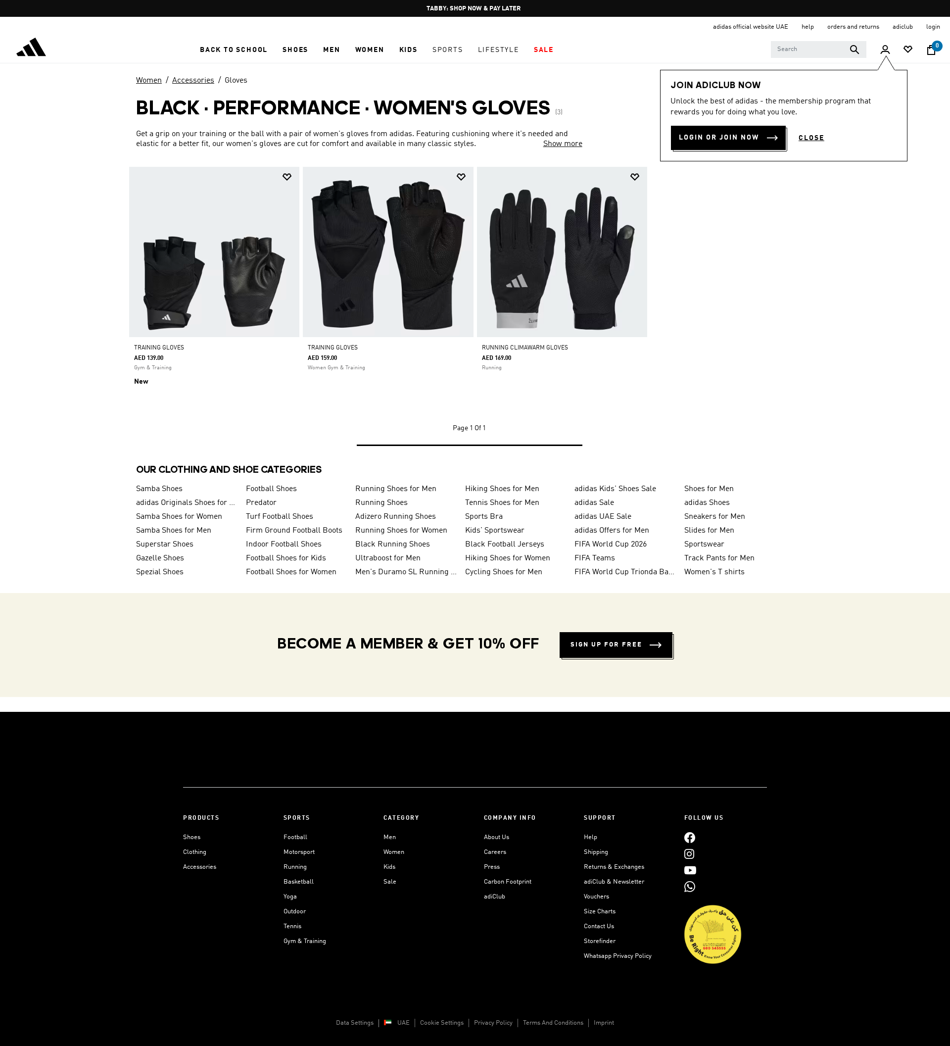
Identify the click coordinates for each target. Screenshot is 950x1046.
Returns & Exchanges (614, 867)
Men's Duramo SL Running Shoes (406, 572)
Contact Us (599, 926)
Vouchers (596, 897)
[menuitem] (233, 50)
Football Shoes (271, 489)
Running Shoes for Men (395, 489)
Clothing (194, 852)
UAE (403, 1023)
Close (811, 138)
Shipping (596, 852)
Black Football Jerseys (504, 544)
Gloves (236, 81)
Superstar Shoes (164, 544)
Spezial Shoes (160, 572)
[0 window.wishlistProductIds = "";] (908, 50)
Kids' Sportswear (494, 531)
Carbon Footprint (507, 882)
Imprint (604, 1023)
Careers (495, 852)
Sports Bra (484, 517)
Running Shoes (381, 503)
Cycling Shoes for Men (503, 572)
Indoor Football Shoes (284, 544)
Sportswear (704, 544)
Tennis (292, 926)
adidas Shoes (707, 503)
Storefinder (600, 941)
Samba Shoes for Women (179, 517)
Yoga (290, 897)
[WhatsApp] (689, 886)
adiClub (494, 897)
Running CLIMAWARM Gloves (525, 348)
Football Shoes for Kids (286, 558)
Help (590, 837)
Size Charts (600, 911)
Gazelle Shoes (160, 558)
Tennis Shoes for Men (502, 503)
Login (933, 27)
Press (492, 867)
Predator (261, 503)
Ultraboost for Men (388, 558)
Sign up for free (606, 645)
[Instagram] (689, 853)
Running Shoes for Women (401, 531)
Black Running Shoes (392, 544)
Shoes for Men (709, 489)
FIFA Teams (594, 558)
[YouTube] (690, 870)
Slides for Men (709, 531)
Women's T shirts (714, 572)
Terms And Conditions (553, 1023)
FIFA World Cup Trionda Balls (625, 572)
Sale (389, 882)
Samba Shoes (159, 489)
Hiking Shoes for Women (507, 558)
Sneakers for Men (714, 517)
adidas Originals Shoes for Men (187, 503)
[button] (233, 50)
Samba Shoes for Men (173, 531)
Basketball (299, 882)
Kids (389, 867)
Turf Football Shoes (279, 517)
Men (389, 837)
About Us (496, 837)
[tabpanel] (475, 316)
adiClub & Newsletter (614, 882)
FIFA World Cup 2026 (610, 544)
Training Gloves (159, 348)
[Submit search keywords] (854, 49)
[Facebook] (689, 837)
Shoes (191, 837)
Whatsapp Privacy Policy (618, 956)
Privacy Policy (493, 1023)
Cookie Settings (442, 1023)
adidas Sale (594, 503)
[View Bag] (931, 50)
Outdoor (295, 911)
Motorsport (299, 852)
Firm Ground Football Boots (294, 531)
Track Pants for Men (719, 558)
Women (149, 81)
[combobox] (818, 49)
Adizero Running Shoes (395, 517)
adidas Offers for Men (611, 531)
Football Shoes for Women (291, 572)
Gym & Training (305, 941)
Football (295, 837)
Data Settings (355, 1023)
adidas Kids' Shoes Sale (615, 489)
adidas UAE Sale (602, 517)
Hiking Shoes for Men (502, 489)
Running (295, 867)
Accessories (193, 81)
